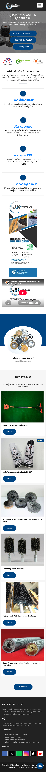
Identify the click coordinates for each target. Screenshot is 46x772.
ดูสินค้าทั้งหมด (23, 686)
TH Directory (32, 767)
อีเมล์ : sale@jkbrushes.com (15, 740)
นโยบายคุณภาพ (23, 46)
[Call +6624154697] (40, 760)
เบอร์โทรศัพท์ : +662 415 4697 (16, 734)
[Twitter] (12, 753)
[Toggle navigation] (40, 5)
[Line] (19, 753)
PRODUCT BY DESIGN (23, 40)
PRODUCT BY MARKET (23, 33)
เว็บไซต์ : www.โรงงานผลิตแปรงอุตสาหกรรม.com (22, 742)
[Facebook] (5, 753)
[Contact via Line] (40, 754)
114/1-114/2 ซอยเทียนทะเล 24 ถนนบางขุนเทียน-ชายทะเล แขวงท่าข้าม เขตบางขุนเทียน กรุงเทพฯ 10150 (21, 724)
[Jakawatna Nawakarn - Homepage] (13, 6)
